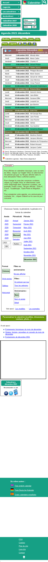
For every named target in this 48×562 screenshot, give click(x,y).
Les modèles (20, 309)
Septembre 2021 (30, 248)
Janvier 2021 (28, 221)
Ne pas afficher (19, 274)
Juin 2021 (27, 238)
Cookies (22, 543)
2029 (6, 238)
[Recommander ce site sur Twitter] (11, 395)
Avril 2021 (27, 231)
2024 (6, 221)
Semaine (16, 239)
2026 (6, 228)
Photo (4, 44)
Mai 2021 (27, 235)
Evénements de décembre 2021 (17, 337)
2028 (6, 235)
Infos (37, 39)
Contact (22, 553)
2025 (6, 224)
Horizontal (6, 293)
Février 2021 (28, 224)
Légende (13, 44)
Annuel (15, 221)
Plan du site (23, 546)
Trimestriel (17, 228)
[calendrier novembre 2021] (9, 51)
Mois (24, 39)
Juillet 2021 (28, 241)
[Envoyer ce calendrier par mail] (25, 43)
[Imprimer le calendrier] (30, 44)
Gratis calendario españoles (25, 495)
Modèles (5, 39)
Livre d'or (22, 549)
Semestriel (17, 224)
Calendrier (15, 39)
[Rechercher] (44, 2)
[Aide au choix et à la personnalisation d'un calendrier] (34, 44)
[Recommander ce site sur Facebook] (6, 395)
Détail (16, 303)
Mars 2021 (28, 228)
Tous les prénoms (21, 286)
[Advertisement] (33, 11)
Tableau (5, 286)
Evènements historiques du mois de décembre (23, 329)
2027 (6, 231)
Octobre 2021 (29, 252)
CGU (21, 539)
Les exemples (34, 309)
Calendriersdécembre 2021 (11, 383)
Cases (30, 39)
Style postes (7, 279)
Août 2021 (27, 245)
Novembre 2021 (30, 255)
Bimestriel (17, 231)
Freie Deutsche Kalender (24, 490)
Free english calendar (23, 486)
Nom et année (19, 299)
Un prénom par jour (21, 282)
